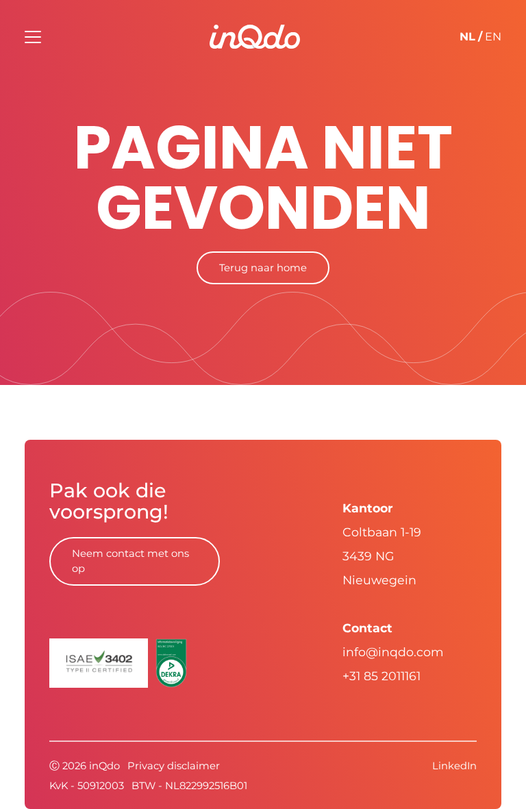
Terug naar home (263, 268)
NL (467, 36)
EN (493, 36)
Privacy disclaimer (173, 766)
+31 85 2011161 (381, 676)
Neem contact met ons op (130, 561)
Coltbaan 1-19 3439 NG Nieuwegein (381, 556)
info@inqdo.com (393, 652)
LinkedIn (454, 766)
